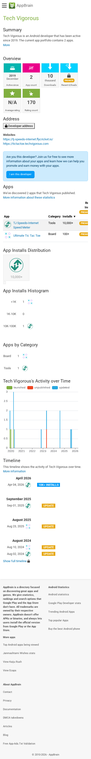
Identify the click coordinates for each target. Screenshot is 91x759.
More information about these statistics (29, 197)
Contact (7, 692)
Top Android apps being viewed (21, 644)
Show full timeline (15, 561)
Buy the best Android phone (64, 628)
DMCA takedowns (13, 717)
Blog (5, 735)
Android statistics (58, 594)
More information (14, 471)
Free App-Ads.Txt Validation (19, 743)
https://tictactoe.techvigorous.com (26, 143)
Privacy (7, 700)
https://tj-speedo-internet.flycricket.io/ (28, 139)
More (6, 45)
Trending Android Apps (61, 611)
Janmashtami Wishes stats (19, 653)
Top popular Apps (58, 620)
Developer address (20, 126)
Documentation (12, 709)
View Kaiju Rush (12, 661)
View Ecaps (9, 670)
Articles (7, 726)
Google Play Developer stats (64, 603)
